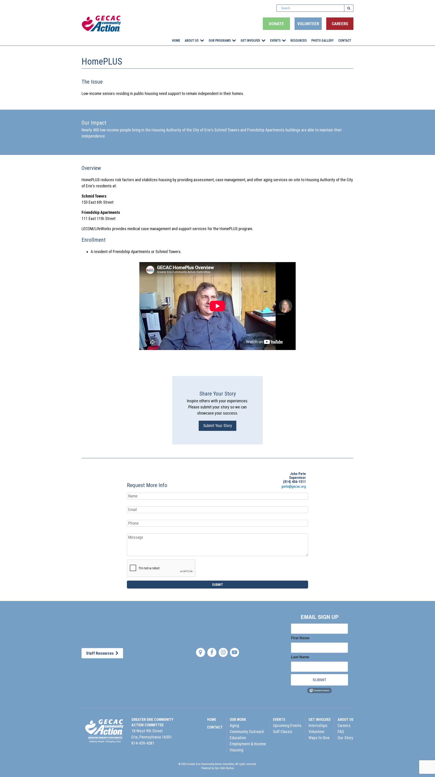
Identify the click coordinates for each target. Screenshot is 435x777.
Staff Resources (101, 653)
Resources (298, 40)
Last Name (300, 657)
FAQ (341, 731)
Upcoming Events (287, 725)
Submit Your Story (217, 425)
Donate (276, 23)
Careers (340, 23)
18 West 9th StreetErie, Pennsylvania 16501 (151, 734)
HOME (211, 719)
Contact (344, 40)
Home (176, 40)
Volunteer (308, 23)
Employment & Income (248, 743)
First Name (300, 638)
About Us (192, 40)
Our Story (345, 737)
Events (275, 40)
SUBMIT (319, 679)
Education (238, 737)
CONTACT (215, 727)
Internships (318, 725)
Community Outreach (247, 731)
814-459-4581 (143, 743)
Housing (236, 750)
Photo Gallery (322, 40)
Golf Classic (282, 731)
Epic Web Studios (224, 768)
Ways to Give (319, 737)
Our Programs (220, 40)
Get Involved (250, 40)
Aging (234, 725)
